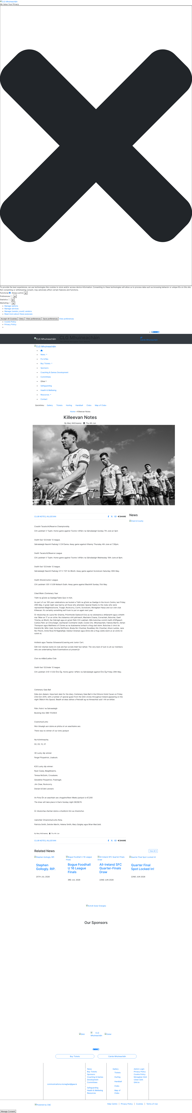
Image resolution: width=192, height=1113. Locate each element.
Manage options (11, 306)
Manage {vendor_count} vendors (18, 311)
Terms (152, 1104)
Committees (46, 377)
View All (153, 851)
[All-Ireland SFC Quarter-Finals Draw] (112, 858)
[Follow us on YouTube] (158, 332)
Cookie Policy (10, 322)
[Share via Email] (115, 516)
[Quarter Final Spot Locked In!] (142, 857)
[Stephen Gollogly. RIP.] (44, 857)
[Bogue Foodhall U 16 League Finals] (80, 858)
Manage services (11, 308)
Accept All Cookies (9, 319)
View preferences (33, 319)
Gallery (50, 405)
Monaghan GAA (140, 1077)
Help (112, 1104)
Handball (79, 405)
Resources (91, 1093)
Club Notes (40, 516)
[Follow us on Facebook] (154, 332)
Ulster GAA (138, 1080)
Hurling (69, 405)
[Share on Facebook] (108, 516)
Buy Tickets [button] (46, 363)
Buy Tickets (75, 1056)
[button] (96, 146)
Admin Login (139, 1069)
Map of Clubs (100, 405)
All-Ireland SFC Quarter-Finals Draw (110, 868)
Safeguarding (46, 386)
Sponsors (44, 368)
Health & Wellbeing (48, 390)
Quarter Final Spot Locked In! (142, 867)
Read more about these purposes (18, 314)
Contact (44, 399)
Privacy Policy (10, 324)
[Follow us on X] (155, 332)
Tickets (59, 405)
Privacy (127, 1104)
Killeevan (51, 516)
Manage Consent (8, 1111)
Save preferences (50, 319)
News (89, 1069)
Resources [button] (45, 394)
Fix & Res (44, 359)
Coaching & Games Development (54, 372)
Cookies (139, 1104)
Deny (21, 319)
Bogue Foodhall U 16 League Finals (79, 868)
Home (72, 411)
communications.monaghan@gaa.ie (62, 1084)
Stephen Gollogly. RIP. (45, 867)
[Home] (98, 350)
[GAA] (82, 1034)
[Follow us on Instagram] (157, 332)
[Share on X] (112, 516)
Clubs (89, 405)
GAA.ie (136, 1082)
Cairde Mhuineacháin (149, 340)
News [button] (43, 354)
